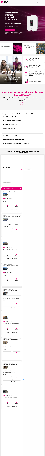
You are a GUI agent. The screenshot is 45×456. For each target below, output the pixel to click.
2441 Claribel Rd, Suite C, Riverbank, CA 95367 (11, 347)
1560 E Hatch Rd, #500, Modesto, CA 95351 (11, 323)
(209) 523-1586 (5, 226)
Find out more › (22, 102)
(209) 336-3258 (6, 300)
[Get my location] (21, 169)
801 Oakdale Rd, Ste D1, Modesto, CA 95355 (11, 298)
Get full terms (31, 75)
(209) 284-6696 (6, 324)
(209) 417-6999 (5, 398)
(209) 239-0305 (6, 201)
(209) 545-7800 (6, 275)
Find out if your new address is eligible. (11, 81)
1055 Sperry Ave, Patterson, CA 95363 (10, 397)
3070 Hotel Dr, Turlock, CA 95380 (9, 372)
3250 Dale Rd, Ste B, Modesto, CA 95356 (10, 224)
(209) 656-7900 (6, 374)
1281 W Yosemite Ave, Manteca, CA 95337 (10, 249)
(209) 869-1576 (5, 349)
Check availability (10, 30)
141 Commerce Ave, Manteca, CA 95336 (10, 200)
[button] (17, 185)
